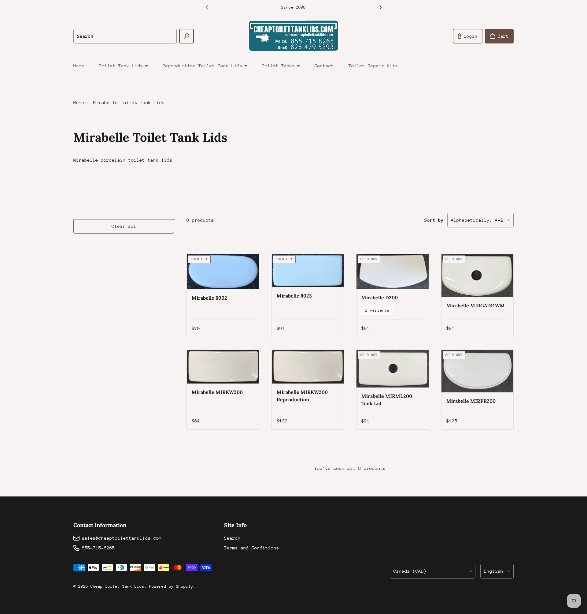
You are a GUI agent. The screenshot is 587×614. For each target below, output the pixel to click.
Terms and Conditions (251, 547)
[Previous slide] (206, 7)
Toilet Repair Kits (373, 65)
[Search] (186, 36)
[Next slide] (380, 7)
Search (232, 538)
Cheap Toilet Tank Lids (117, 586)
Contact (324, 65)
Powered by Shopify (171, 586)
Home (78, 65)
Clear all (124, 226)
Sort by (434, 220)
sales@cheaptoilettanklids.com (122, 538)
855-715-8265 (98, 547)
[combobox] (125, 36)
